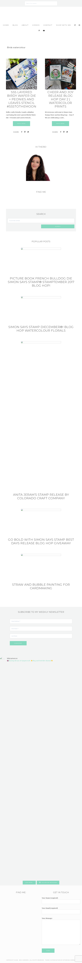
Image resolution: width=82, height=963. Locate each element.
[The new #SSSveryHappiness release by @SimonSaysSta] (61, 713)
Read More (21, 123)
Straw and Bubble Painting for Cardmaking (41, 586)
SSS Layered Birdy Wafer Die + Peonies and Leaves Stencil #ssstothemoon (21, 99)
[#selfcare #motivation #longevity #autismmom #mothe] (6, 671)
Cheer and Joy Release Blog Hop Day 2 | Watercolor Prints (60, 99)
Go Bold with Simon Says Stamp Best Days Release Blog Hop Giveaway (41, 541)
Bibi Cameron (41, 14)
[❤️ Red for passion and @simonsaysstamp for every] (48, 739)
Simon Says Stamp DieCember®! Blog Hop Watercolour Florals (41, 328)
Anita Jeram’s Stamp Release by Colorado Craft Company (41, 496)
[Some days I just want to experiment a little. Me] (75, 728)
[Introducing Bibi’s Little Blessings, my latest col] (20, 771)
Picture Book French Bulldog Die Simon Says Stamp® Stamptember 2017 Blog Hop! (41, 282)
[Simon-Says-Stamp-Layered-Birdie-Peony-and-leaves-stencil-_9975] (21, 89)
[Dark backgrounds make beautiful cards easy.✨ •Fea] (34, 724)
